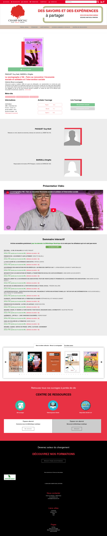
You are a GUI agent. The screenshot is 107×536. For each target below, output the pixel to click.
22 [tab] (69, 374)
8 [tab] (36, 374)
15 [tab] (52, 374)
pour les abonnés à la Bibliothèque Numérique (46, 243)
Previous (5, 362)
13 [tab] (47, 374)
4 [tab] (26, 374)
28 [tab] (83, 374)
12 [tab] (45, 374)
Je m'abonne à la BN (54, 246)
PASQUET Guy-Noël (12, 74)
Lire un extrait (26, 69)
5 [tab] (29, 374)
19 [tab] (62, 374)
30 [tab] (87, 374)
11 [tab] (43, 374)
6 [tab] (31, 374)
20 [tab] (64, 374)
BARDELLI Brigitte (26, 74)
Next (101, 362)
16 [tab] (54, 374)
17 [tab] (57, 374)
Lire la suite (28, 89)
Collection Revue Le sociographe (14, 82)
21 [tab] (66, 374)
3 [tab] (24, 374)
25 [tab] (76, 374)
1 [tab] (19, 374)
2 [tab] (22, 374)
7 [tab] (33, 374)
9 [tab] (38, 374)
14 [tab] (50, 374)
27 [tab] (80, 374)
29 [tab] (85, 374)
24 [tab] (73, 374)
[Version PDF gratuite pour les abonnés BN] (15, 253)
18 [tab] (59, 374)
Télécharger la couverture (11, 113)
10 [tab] (40, 374)
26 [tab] (78, 374)
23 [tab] (71, 374)
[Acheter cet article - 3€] (33, 253)
